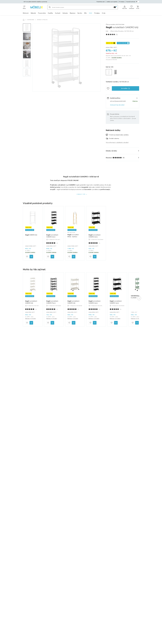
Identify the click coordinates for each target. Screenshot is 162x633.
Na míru (80, 13)
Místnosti (25, 13)
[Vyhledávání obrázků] (114, 7)
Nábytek (33, 13)
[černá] (116, 72)
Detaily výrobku (111, 151)
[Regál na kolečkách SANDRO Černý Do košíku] (52, 323)
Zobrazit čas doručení (117, 105)
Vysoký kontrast (130, 1)
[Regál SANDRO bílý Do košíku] (31, 256)
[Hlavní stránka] (23, 19)
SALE (90, 13)
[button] (27, 27)
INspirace (72, 13)
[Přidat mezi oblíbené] (108, 88)
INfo (85, 13)
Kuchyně (57, 13)
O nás (103, 13)
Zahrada (65, 13)
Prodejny (97, 13)
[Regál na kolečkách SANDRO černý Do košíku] (52, 256)
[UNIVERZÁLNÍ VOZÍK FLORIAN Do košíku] (137, 323)
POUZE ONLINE (122, 43)
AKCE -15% (110, 43)
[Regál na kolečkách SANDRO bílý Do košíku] (31, 323)
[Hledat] (49, 7)
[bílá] (109, 72)
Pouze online (42, 13)
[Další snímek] (139, 298)
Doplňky (50, 13)
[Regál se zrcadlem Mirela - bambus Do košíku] (73, 256)
